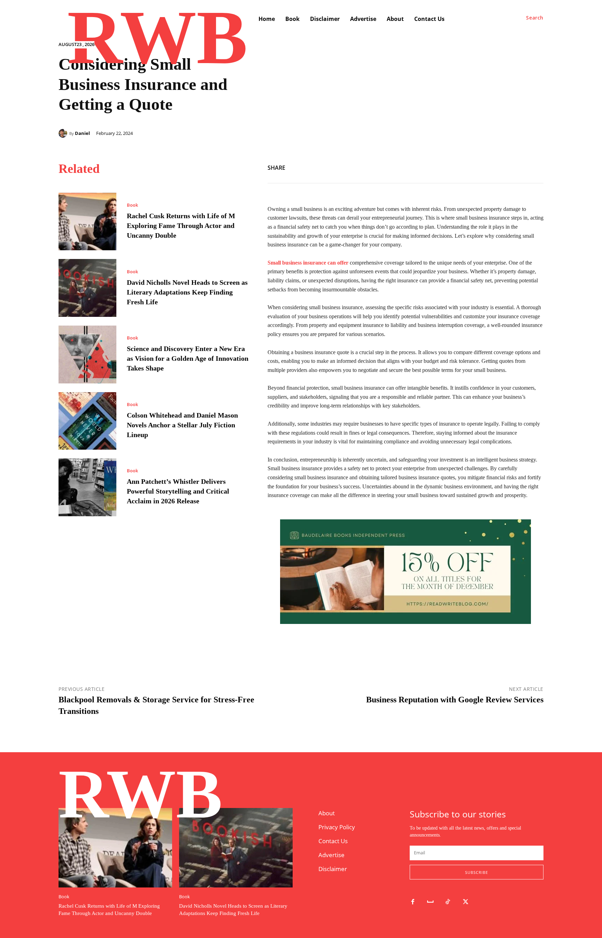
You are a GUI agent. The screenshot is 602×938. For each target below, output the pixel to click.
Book (132, 205)
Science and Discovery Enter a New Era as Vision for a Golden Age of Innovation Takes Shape (187, 358)
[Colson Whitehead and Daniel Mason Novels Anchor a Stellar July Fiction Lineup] (87, 421)
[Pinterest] (536, 167)
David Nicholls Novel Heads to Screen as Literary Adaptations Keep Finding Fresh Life (187, 292)
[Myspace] (430, 902)
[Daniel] (64, 133)
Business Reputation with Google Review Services (454, 699)
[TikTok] (448, 902)
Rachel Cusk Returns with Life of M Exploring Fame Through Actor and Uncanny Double (181, 225)
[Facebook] (504, 167)
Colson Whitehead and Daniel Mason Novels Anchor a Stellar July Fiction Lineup (182, 425)
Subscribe (476, 872)
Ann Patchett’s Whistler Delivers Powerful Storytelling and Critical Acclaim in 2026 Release (178, 491)
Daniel (82, 133)
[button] (534, 17)
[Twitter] (520, 167)
